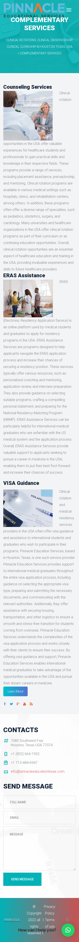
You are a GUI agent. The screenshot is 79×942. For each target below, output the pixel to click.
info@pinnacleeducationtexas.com (38, 771)
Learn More (15, 691)
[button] (68, 930)
